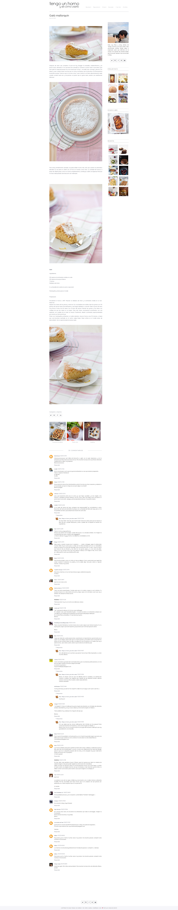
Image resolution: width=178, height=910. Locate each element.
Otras (103, 7)
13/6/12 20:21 (60, 734)
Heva (55, 745)
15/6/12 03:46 (64, 809)
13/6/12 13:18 (61, 659)
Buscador (111, 7)
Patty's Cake (57, 864)
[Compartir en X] (50, 415)
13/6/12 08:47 (61, 579)
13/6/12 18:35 (80, 696)
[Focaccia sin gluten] (57, 431)
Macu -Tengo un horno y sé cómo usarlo (68, 518)
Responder (57, 465)
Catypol (56, 704)
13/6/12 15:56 (80, 518)
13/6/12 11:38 (63, 608)
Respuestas (59, 515)
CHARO (56, 505)
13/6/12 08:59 (65, 588)
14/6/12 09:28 (62, 801)
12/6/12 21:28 (61, 482)
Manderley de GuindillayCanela (61, 622)
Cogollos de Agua (58, 569)
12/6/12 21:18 (63, 455)
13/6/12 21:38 (62, 760)
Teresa (55, 482)
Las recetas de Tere (58, 822)
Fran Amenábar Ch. (58, 792)
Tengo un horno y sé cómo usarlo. (82, 908)
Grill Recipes (57, 686)
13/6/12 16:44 (63, 686)
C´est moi (118, 7)
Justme (56, 659)
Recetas (88, 7)
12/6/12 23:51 (66, 569)
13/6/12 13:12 (60, 635)
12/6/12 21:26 (61, 469)
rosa (55, 774)
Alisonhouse (57, 455)
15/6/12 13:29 (67, 822)
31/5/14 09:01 (61, 845)
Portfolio (125, 7)
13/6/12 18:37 (80, 650)
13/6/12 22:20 (60, 774)
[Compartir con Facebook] (57, 415)
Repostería (96, 7)
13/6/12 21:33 (60, 745)
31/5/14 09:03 (61, 854)
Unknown (56, 493)
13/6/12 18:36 (80, 674)
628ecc (56, 835)
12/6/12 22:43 (60, 529)
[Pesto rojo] (75, 431)
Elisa (55, 635)
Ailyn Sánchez (57, 809)
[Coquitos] (92, 431)
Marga (55, 542)
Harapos (56, 801)
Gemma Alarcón (58, 588)
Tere (55, 529)
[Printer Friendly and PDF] (60, 415)
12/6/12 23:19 (61, 542)
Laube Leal (56, 608)
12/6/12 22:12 (62, 493)
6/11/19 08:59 (63, 864)
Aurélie (55, 469)
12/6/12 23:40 (60, 558)
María (55, 558)
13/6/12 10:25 (62, 599)
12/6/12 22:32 (61, 505)
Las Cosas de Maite (111, 908)
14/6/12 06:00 (67, 792)
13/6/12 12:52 (72, 622)
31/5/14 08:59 (61, 835)
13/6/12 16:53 (61, 704)
